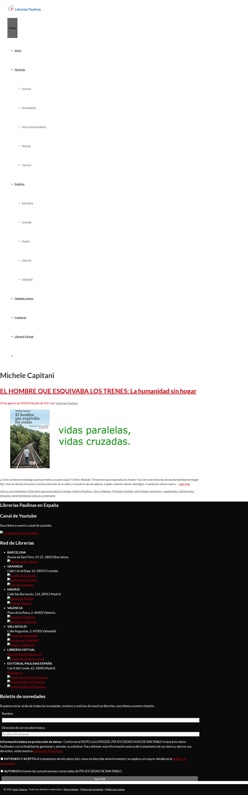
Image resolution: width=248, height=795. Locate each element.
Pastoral (26, 164)
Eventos (20, 184)
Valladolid (27, 279)
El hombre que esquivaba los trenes (49, 491)
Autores (26, 88)
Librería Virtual (24, 336)
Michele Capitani (122, 491)
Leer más (184, 484)
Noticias (20, 69)
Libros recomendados (34, 126)
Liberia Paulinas (82, 491)
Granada (26, 222)
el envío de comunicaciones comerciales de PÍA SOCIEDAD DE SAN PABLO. (63, 771)
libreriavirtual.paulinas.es (24, 654)
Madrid (26, 241)
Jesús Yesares (20, 789)
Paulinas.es (15, 673)
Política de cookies (115, 789)
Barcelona (27, 202)
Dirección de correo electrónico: (23, 728)
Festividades (29, 107)
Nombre (7, 713)
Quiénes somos (24, 298)
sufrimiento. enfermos (148, 491)
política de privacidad (47, 751)
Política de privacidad (91, 789)
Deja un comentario (43, 495)
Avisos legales (71, 789)
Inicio (18, 50)
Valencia (26, 260)
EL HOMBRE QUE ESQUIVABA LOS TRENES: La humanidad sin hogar (98, 391)
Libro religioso (102, 491)
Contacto (20, 317)
